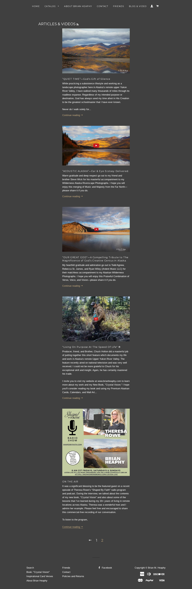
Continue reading (71, 115)
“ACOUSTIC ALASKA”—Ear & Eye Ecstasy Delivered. (95, 171)
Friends (118, 6)
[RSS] (77, 24)
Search (30, 567)
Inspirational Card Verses (39, 576)
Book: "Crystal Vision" (38, 572)
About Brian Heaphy (78, 6)
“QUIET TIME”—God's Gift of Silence (86, 79)
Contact (102, 6)
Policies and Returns (73, 576)
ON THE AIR (70, 481)
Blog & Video (138, 6)
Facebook (106, 567)
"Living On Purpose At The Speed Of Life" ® (91, 347)
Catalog (51, 6)
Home (36, 6)
